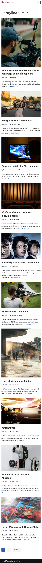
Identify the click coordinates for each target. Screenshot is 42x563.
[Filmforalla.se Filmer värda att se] (7, 2)
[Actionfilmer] (21, 411)
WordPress (17, 561)
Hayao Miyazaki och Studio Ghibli (20, 527)
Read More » (13, 86)
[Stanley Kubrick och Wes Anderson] (21, 458)
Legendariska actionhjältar (16, 381)
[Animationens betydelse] (21, 295)
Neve (3, 561)
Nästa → (17, 550)
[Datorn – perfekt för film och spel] (21, 150)
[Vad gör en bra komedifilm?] (21, 104)
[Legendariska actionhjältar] (21, 353)
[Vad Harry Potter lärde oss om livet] (21, 246)
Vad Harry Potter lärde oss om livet (20, 262)
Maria (5, 77)
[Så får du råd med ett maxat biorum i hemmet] (21, 196)
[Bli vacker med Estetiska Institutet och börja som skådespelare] (21, 42)
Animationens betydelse (14, 311)
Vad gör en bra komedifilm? (16, 120)
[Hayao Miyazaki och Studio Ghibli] (21, 510)
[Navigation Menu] (38, 2)
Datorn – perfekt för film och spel (19, 166)
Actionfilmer (8, 428)
